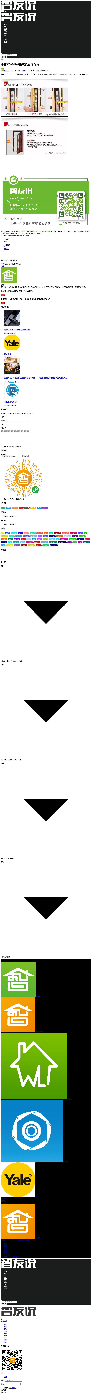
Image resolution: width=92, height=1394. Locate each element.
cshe (57, 539)
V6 (85, 533)
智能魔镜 (24, 545)
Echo (80, 542)
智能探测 (26, 536)
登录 (5, 1377)
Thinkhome (10, 545)
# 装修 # (37, 557)
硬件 (5, 26)
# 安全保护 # (22, 557)
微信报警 (59, 536)
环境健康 (82, 536)
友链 (5, 1248)
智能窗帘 (29, 542)
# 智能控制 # (62, 554)
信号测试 (45, 545)
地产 (23, 539)
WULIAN (58, 533)
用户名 (3, 1380)
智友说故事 (73, 539)
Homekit (17, 545)
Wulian (69, 1099)
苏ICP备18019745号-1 (23, 1240)
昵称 (3, 417)
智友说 (38, 996)
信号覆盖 (37, 542)
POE (69, 542)
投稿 (5, 42)
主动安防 (73, 533)
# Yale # (53, 554)
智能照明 (34, 536)
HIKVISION (62, 542)
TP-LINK (44, 542)
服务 (5, 1244)
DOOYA (80, 539)
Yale (5, 247)
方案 (5, 29)
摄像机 (27, 533)
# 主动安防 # (45, 554)
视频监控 (18, 536)
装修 (10, 539)
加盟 (5, 1246)
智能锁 (6, 249)
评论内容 (3, 428)
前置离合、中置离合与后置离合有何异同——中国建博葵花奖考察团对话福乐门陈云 (35, 378)
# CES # (30, 557)
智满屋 (38, 1238)
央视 (10, 542)
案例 (5, 33)
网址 (2, 424)
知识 (5, 39)
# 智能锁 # (15, 554)
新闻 (5, 35)
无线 (50, 533)
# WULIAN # (24, 554)
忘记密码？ (12, 1388)
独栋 (28, 539)
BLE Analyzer (53, 545)
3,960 (14, 381)
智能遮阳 (16, 539)
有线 (45, 533)
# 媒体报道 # (5, 554)
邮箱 (3, 420)
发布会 (52, 539)
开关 (11, 536)
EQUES (65, 1161)
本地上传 (25, 456)
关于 (5, 1250)
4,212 (14, 333)
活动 (5, 37)
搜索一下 (3, 57)
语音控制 (86, 542)
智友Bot (6, 71)
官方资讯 (75, 536)
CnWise (16, 542)
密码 (2, 1384)
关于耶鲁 (7, 354)
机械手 (33, 533)
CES (7, 533)
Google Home (53, 542)
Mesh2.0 (38, 545)
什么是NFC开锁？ (11, 402)
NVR (75, 542)
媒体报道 (64, 539)
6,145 (14, 405)
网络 (3, 545)
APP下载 (7, 1255)
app (2, 533)
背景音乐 (52, 536)
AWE (45, 536)
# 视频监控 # (72, 554)
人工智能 (3, 542)
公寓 (39, 539)
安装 (5, 31)
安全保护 (65, 533)
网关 (80, 533)
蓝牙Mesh (31, 545)
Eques (87, 539)
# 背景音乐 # (45, 557)
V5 (40, 536)
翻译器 (21, 533)
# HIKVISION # (34, 554)
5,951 (14, 357)
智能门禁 (3, 539)
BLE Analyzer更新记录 (11, 1257)
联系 (5, 1252)
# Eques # (13, 557)
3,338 (23, 71)
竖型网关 (13, 533)
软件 (5, 24)
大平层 (45, 539)
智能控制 (4, 536)
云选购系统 (39, 1031)
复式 (34, 539)
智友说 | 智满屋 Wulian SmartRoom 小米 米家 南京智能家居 (33, 231)
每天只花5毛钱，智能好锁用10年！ (17, 330)
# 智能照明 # (5, 557)
